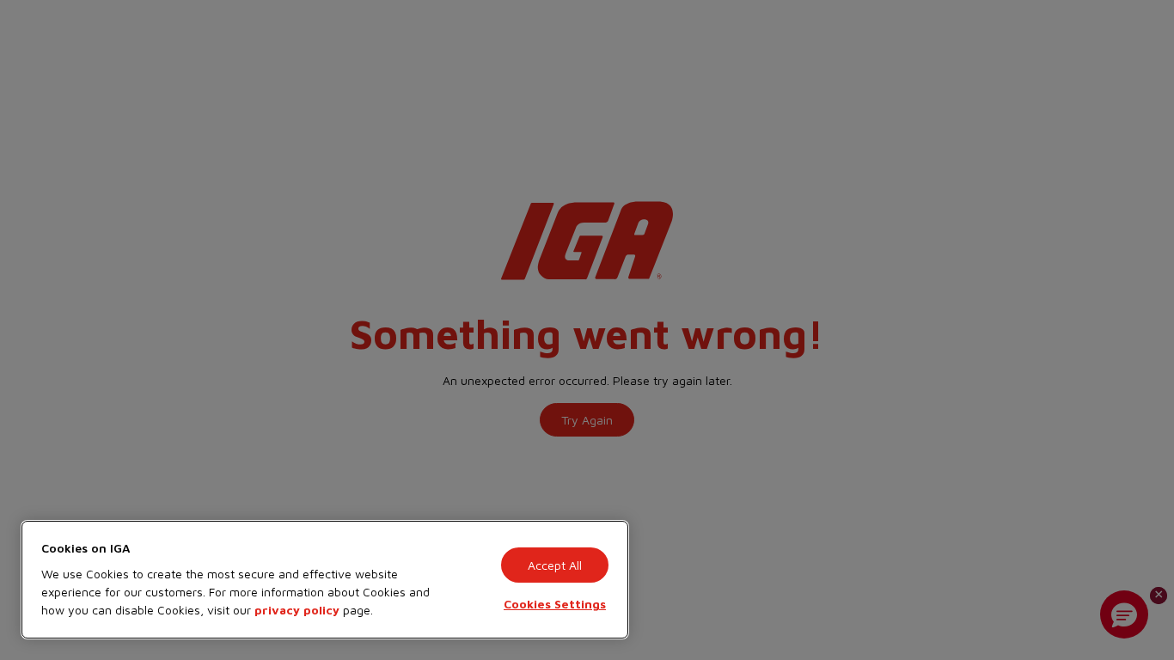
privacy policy (296, 609)
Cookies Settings (555, 603)
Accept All (555, 565)
